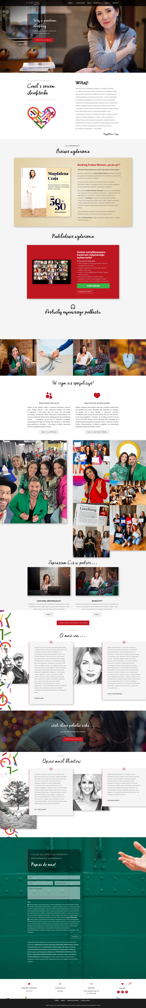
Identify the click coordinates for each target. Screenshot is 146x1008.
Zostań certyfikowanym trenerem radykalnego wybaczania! (91, 255)
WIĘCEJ (48, 614)
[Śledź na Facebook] (118, 992)
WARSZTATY (97, 3)
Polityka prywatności (73, 1000)
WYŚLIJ (75, 937)
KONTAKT (116, 3)
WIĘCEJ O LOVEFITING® (49, 432)
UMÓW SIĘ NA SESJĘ (43, 40)
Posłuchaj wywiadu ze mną (73, 623)
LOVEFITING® (80, 3)
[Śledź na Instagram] (122, 992)
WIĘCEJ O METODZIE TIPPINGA (97, 432)
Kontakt (63, 1000)
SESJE (89, 3)
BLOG (107, 3)
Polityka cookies (85, 1000)
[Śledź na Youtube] (126, 992)
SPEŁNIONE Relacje (49, 403)
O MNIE (70, 3)
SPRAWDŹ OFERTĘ (85, 292)
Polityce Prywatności (72, 917)
